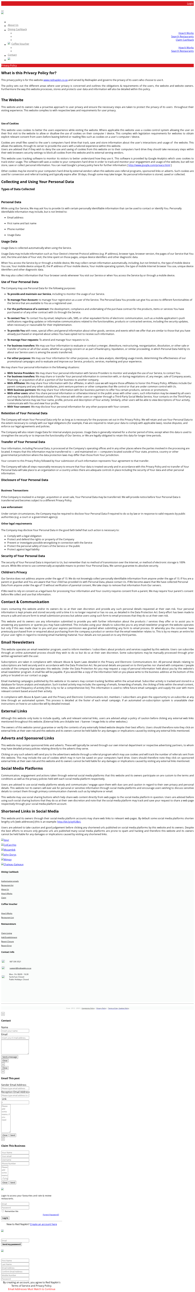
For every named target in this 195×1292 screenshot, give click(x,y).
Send (12, 1135)
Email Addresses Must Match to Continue (31, 1289)
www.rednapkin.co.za (55, 80)
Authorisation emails (10, 881)
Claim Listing (6, 933)
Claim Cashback (185, 40)
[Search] (100, 59)
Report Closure (7, 941)
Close (4, 1060)
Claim (3, 897)
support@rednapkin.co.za (20, 968)
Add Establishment (9, 937)
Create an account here (43, 1224)
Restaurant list (7, 885)
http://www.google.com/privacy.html (149, 165)
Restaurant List (7, 917)
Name (4, 1027)
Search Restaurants (182, 36)
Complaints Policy (88, 1008)
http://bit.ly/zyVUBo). (69, 821)
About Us (5, 889)
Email (4, 1034)
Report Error (6, 945)
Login (190, 3)
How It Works (186, 33)
